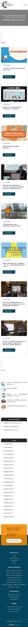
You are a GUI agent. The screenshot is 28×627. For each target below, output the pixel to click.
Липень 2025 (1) (8, 468)
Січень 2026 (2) (8, 447)
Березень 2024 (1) (9, 502)
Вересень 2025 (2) (9, 461)
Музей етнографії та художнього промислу (14, 584)
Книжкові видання (14, 597)
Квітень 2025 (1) (8, 478)
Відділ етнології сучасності (14, 573)
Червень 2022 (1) (8, 509)
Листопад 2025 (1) (9, 454)
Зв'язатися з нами (13, 541)
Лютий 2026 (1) (8, 444)
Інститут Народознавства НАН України (14, 15)
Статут (14, 563)
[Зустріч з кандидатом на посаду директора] (14, 55)
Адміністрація (14, 558)
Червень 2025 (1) (8, 471)
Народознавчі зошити (14, 594)
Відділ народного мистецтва (14, 582)
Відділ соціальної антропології (14, 575)
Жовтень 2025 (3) (9, 457)
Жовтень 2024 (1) (9, 489)
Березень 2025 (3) (9, 482)
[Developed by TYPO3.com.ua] (14, 624)
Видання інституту (9, 430)
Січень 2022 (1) (8, 513)
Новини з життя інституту (11, 423)
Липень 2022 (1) (8, 506)
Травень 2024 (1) (8, 499)
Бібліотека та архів (14, 587)
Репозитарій (14, 599)
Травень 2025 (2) (8, 475)
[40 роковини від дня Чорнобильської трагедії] (14, 211)
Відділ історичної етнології (14, 570)
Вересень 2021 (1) (9, 516)
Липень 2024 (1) (8, 496)
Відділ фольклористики (14, 577)
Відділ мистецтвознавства (14, 580)
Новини (6, 17)
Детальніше (8, 76)
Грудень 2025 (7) (8, 451)
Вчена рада (14, 560)
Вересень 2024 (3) (9, 492)
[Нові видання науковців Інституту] (14, 133)
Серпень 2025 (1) (8, 464)
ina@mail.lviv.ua (12, 534)
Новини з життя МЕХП (10, 426)
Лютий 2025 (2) (8, 485)
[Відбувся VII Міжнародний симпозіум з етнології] (14, 94)
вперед (3, 42)
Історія (14, 556)
